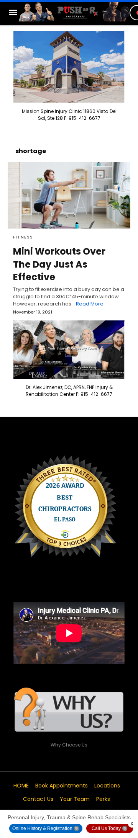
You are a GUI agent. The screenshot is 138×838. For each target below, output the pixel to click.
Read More (90, 303)
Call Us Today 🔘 (110, 828)
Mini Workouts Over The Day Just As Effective (59, 264)
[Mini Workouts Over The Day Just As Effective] (69, 195)
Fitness (23, 237)
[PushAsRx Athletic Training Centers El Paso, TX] (74, 11)
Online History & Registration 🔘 (45, 828)
